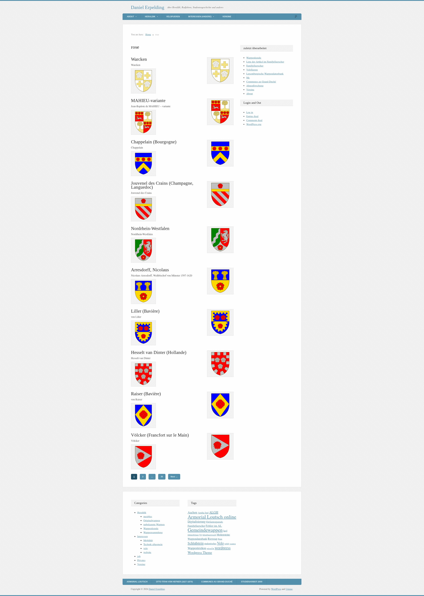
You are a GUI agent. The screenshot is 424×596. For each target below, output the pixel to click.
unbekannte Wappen (154, 524)
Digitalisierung (197, 521)
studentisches (210, 543)
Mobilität (148, 540)
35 (162, 477)
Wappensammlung (153, 532)
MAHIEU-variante (148, 100)
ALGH (213, 512)
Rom (220, 539)
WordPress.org (253, 124)
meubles (147, 516)
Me (248, 77)
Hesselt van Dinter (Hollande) (158, 352)
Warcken (139, 59)
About (130, 16)
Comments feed (254, 120)
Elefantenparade (214, 521)
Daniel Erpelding (147, 7)
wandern (233, 544)
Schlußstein (196, 543)
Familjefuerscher (254, 65)
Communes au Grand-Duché (261, 81)
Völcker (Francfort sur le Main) (160, 435)
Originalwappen (151, 520)
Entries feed (252, 116)
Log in (249, 112)
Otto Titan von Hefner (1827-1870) (174, 582)
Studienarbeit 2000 (251, 582)
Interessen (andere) (200, 16)
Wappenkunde (253, 57)
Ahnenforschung (255, 85)
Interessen (142, 536)
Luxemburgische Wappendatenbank (265, 73)
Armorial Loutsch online (212, 516)
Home (148, 34)
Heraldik (150, 16)
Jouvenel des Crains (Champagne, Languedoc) (162, 185)
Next (174, 476)
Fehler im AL (214, 526)
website (147, 552)
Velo (220, 543)
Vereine (226, 16)
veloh (226, 543)
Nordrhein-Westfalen (150, 228)
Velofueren (173, 16)
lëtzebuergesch (209, 534)
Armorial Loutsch (137, 582)
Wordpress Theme (200, 552)
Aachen (192, 512)
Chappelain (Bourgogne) (153, 141)
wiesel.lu (210, 548)
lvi (200, 534)
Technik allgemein (152, 544)
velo (145, 548)
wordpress (223, 547)
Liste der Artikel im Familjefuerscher (265, 61)
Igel (225, 530)
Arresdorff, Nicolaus (150, 269)
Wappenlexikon (197, 548)
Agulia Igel (203, 512)
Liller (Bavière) (145, 311)
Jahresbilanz (193, 534)
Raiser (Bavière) (146, 393)
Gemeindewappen (205, 529)
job (139, 556)
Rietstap (212, 539)
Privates (141, 560)
